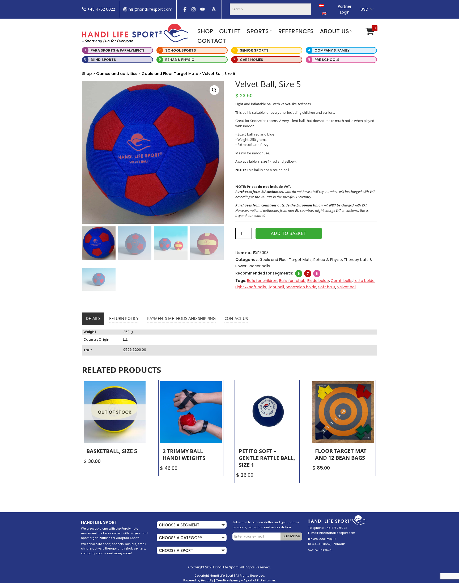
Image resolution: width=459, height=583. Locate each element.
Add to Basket (288, 233)
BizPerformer (266, 580)
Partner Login (344, 9)
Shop (205, 31)
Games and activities (116, 73)
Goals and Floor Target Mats (170, 73)
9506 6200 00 (134, 349)
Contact (211, 41)
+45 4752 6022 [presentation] (101, 9)
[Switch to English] (324, 13)
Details (93, 318)
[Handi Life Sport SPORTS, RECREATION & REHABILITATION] (135, 33)
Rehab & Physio (327, 259)
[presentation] (184, 11)
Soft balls (326, 287)
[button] (271, 31)
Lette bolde (364, 280)
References (296, 31)
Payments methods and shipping (181, 318)
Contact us (236, 318)
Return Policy (123, 318)
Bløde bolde (318, 280)
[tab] (93, 318)
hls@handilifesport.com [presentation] (150, 9)
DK (125, 339)
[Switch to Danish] (321, 5)
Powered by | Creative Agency (211, 580)
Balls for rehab (292, 280)
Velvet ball (346, 287)
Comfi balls (341, 280)
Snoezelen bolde (301, 287)
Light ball (276, 287)
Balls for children (262, 280)
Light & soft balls (250, 287)
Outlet (230, 31)
